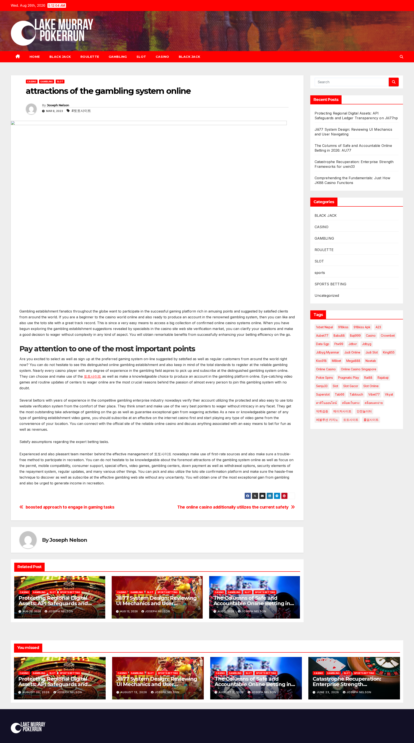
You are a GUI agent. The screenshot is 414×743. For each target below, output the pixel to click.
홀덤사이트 (371, 419)
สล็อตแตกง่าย (374, 403)
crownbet (388, 335)
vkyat (389, 394)
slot (335, 386)
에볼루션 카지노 (327, 419)
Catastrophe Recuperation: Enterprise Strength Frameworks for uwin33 (347, 684)
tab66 (339, 394)
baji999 (355, 335)
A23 (378, 327)
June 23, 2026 (328, 692)
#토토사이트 (81, 110)
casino (371, 335)
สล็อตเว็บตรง (350, 403)
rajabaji (383, 377)
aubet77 (322, 335)
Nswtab (370, 361)
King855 (389, 352)
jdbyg (366, 344)
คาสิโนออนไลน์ (326, 403)
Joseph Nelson (58, 105)
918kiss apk (362, 327)
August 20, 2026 (36, 692)
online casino (326, 369)
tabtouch (356, 394)
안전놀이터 (364, 411)
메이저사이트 (342, 411)
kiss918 (321, 361)
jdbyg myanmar (327, 352)
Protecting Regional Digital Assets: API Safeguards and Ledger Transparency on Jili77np (59, 684)
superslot (323, 394)
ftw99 (338, 344)
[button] (401, 57)
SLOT (141, 57)
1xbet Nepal (324, 327)
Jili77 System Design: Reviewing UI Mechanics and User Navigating (156, 603)
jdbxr (352, 344)
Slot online (371, 386)
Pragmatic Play (348, 377)
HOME (35, 57)
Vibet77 (374, 394)
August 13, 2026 (134, 692)
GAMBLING (118, 57)
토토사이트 (92, 376)
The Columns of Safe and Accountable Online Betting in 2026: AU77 (251, 603)
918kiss (343, 327)
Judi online (352, 352)
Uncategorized (327, 295)
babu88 (339, 335)
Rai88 (368, 377)
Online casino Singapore (358, 369)
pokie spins (324, 377)
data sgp (322, 344)
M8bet (336, 361)
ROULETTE (89, 57)
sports (320, 272)
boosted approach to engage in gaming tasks (70, 507)
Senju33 (322, 386)
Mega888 (353, 361)
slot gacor (350, 386)
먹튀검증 (322, 411)
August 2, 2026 (232, 692)
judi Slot (371, 352)
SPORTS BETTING (70, 592)
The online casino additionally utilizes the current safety (233, 507)
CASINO (162, 57)
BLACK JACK (60, 57)
